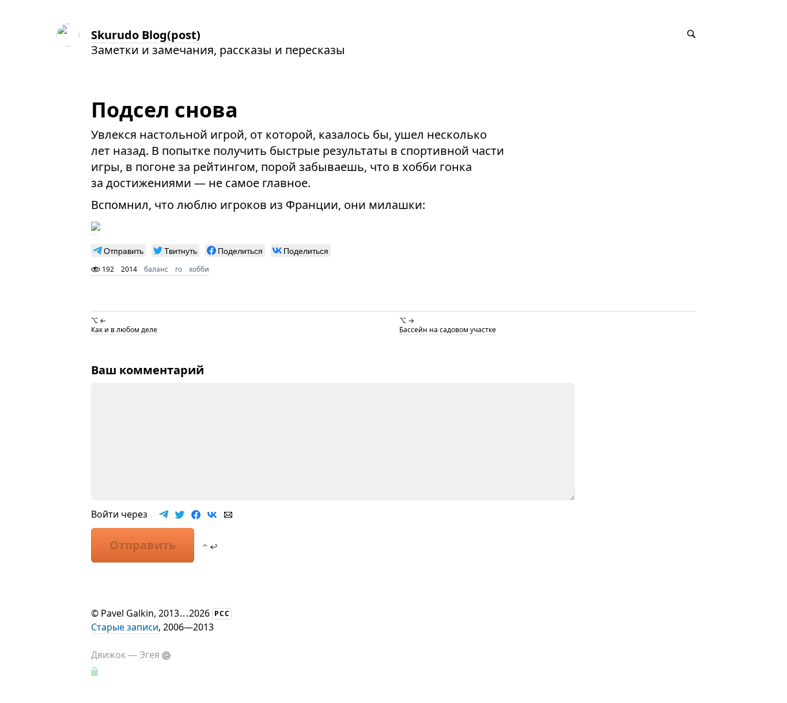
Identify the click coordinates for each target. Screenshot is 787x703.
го (178, 269)
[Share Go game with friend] (95, 227)
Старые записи (124, 627)
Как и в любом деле (124, 330)
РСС (222, 613)
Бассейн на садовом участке (447, 330)
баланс (156, 269)
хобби (199, 269)
